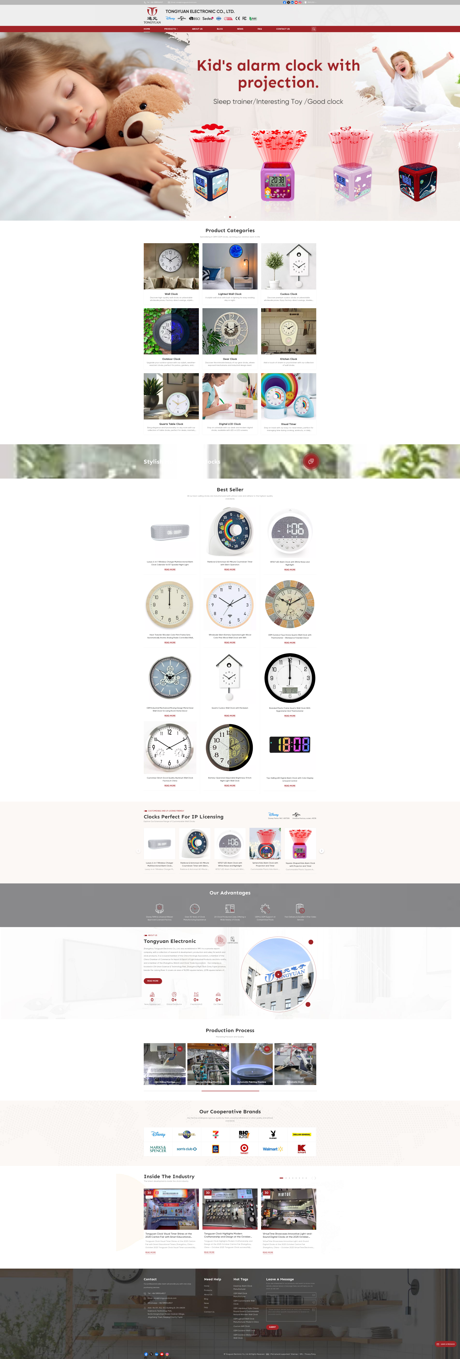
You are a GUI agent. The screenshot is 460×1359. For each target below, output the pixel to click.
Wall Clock (171, 294)
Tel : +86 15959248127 (155, 2)
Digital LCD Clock (230, 424)
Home (147, 29)
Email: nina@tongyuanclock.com (184, 2)
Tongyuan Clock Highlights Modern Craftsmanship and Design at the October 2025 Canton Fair (227, 1235)
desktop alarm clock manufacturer (242, 1287)
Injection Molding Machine (34, 1082)
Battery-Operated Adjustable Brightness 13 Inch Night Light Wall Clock (229, 779)
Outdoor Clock (171, 359)
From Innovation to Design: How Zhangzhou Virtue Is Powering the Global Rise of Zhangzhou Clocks (345, 1226)
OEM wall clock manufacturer (240, 1295)
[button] (225, 217)
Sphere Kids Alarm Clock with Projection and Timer (265, 864)
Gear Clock (230, 359)
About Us (197, 29)
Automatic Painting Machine (77, 1082)
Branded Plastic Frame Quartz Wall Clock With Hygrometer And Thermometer (289, 709)
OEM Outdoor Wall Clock (244, 1331)
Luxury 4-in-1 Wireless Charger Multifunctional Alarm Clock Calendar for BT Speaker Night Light (170, 563)
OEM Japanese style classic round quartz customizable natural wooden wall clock (246, 1311)
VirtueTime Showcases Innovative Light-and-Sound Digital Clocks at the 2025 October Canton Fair (287, 1236)
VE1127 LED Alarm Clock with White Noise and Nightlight (290, 563)
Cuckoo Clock (288, 294)
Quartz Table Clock (171, 424)
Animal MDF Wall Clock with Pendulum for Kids (406, 864)
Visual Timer (288, 424)
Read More (169, 570)
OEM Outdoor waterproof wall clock (245, 1336)
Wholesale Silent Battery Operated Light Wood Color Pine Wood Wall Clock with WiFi (230, 636)
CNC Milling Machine (164, 1082)
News (240, 29)
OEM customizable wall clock (243, 1302)
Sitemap (294, 1354)
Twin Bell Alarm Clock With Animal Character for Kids (335, 864)
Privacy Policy (310, 1354)
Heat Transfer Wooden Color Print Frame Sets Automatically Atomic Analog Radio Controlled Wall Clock (170, 636)
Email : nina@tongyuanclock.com (162, 1298)
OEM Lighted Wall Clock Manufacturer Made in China (246, 1320)
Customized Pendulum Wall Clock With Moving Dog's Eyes (371, 864)
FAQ (260, 29)
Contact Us (283, 29)
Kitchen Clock (288, 359)
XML (301, 1354)
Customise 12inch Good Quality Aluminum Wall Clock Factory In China (170, 779)
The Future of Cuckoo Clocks (396, 1227)
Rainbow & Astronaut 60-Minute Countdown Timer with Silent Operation (229, 563)
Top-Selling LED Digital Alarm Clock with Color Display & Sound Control (289, 779)
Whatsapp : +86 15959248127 (160, 1303)
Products (170, 29)
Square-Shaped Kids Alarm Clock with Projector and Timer (300, 864)
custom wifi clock (241, 1326)
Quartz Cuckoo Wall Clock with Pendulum (230, 708)
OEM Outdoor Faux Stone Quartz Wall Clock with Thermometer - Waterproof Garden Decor (289, 636)
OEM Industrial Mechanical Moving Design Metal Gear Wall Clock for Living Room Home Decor (170, 709)
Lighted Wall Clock (230, 294)
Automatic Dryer (121, 1082)
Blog (220, 29)
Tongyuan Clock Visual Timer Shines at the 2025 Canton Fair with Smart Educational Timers (168, 1236)
